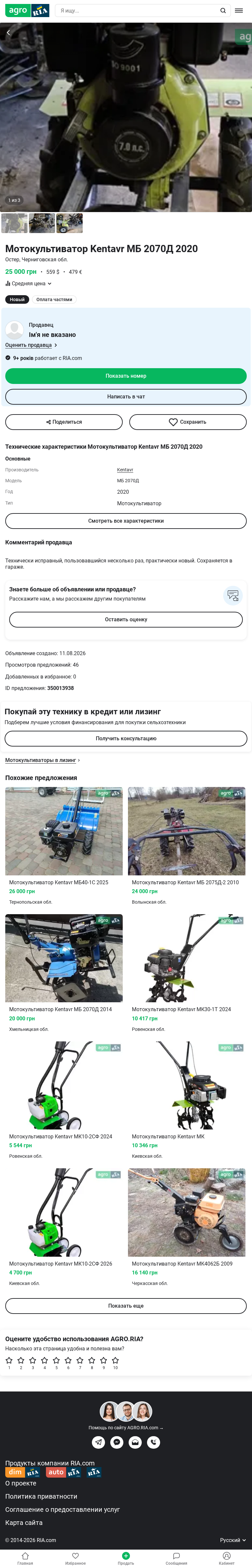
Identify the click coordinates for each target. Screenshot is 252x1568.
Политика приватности (41, 1496)
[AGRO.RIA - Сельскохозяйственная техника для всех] (30, 10)
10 (115, 1368)
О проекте (20, 1483)
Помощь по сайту (126, 1427)
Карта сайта (24, 1523)
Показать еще (126, 1306)
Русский (231, 1540)
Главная (25, 1563)
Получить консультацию (126, 738)
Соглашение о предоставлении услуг (62, 1509)
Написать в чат (126, 396)
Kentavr (125, 469)
